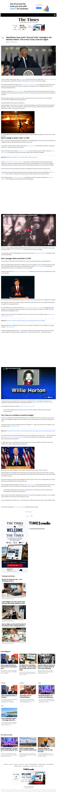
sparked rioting (31, 145)
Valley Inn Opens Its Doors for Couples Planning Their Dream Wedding (46, 666)
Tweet (27, 516)
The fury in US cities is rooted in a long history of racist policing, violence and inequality (26, 320)
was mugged (22, 79)
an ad (20, 330)
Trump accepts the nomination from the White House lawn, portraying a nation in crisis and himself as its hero (31, 430)
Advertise (6, 764)
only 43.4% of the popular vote (17, 249)
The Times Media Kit (33, 764)
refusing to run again (23, 151)
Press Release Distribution (28, 788)
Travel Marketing (49, 764)
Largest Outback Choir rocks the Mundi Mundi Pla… (27, 749)
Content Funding (41, 764)
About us (16, 764)
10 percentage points (40, 266)
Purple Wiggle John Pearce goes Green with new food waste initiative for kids (13, 602)
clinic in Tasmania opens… (26, 696)
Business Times (34, 766)
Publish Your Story (18, 766)
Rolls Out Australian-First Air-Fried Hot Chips (45, 749)
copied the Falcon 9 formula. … (9, 696)
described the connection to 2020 (27, 406)
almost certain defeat (18, 91)
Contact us (11, 764)
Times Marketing (26, 766)
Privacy (26, 764)
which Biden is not (14, 426)
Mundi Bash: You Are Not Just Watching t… (46, 696)
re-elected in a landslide (40, 253)
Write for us (21, 764)
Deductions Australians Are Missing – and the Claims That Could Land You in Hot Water (27, 667)
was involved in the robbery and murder (33, 307)
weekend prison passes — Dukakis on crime (43, 402)
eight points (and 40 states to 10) (20, 271)
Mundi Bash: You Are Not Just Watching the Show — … (9, 749)
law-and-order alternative (18, 177)
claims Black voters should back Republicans (13, 437)
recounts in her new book (49, 79)
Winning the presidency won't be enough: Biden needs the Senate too (22, 157)
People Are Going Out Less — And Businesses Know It (12, 580)
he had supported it (10, 327)
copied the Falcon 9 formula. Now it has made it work (9, 666)
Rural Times (40, 766)
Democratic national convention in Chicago (14, 162)
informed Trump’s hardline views (29, 84)
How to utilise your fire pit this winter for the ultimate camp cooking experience (14, 625)
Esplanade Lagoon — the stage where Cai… (8, 719)
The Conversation (18, 507)
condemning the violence (30, 484)
